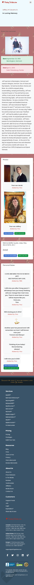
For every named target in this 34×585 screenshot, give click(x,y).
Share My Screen (11, 511)
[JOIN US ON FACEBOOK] (7, 555)
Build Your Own (10, 440)
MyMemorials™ (10, 422)
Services (9, 391)
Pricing (8, 431)
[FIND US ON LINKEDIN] (22, 555)
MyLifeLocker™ (10, 406)
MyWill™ (8, 395)
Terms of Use (10, 454)
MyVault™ (9, 411)
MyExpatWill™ (10, 403)
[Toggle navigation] (30, 2)
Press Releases (10, 475)
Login (7, 506)
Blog (7, 449)
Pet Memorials (10, 425)
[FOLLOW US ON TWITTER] (12, 555)
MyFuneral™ (9, 408)
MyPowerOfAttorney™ (12, 397)
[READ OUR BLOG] (27, 555)
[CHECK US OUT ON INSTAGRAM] (17, 555)
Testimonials (10, 483)
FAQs (7, 452)
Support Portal (10, 500)
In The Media (10, 477)
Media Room (10, 488)
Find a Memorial (11, 460)
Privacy (8, 457)
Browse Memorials (11, 463)
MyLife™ (8, 419)
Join (7, 503)
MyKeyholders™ (11, 417)
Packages (9, 437)
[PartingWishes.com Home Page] (9, 2)
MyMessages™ (10, 414)
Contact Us (9, 491)
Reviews (8, 480)
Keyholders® (9, 508)
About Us (9, 468)
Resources (10, 445)
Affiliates (8, 486)
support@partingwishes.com (14, 549)
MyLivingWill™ (10, 400)
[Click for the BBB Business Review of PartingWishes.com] (10, 564)
